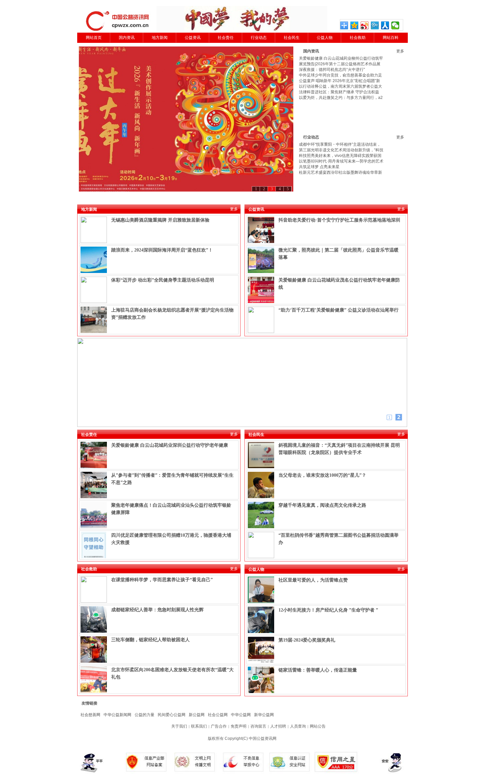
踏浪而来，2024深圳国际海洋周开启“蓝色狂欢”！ (162, 250)
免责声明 (238, 726)
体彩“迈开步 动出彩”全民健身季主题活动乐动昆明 (162, 280)
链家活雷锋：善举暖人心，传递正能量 (317, 670)
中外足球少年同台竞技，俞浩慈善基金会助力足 (340, 75)
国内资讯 (127, 37)
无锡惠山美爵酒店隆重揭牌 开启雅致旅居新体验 (160, 220)
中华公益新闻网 (117, 714)
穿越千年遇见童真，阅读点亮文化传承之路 (322, 505)
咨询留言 (258, 726)
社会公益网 (218, 714)
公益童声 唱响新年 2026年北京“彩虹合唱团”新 (339, 80)
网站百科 (391, 37)
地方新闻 (160, 37)
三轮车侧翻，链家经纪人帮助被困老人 (150, 639)
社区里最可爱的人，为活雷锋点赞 (313, 580)
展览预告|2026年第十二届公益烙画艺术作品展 (339, 64)
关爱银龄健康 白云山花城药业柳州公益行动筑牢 (341, 58)
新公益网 (197, 714)
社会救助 (358, 37)
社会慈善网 (90, 714)
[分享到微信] (395, 25)
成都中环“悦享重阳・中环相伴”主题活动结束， (340, 144)
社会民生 (292, 37)
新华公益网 (264, 714)
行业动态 (259, 37)
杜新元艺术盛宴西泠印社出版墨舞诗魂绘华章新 (340, 172)
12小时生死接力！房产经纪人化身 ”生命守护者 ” (328, 610)
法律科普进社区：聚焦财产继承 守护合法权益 (339, 92)
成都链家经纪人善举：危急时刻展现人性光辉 (157, 609)
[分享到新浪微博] (365, 25)
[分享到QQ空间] (354, 25)
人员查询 (298, 726)
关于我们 (179, 726)
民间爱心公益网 (171, 714)
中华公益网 (241, 714)
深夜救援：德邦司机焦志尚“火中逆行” (332, 69)
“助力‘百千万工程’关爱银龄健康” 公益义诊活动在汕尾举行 (338, 310)
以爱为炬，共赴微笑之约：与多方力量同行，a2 (341, 97)
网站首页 (94, 37)
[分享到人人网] (385, 25)
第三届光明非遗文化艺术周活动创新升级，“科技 (341, 150)
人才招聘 (278, 726)
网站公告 (318, 726)
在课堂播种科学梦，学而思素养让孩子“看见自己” (162, 579)
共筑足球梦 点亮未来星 (319, 167)
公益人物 (325, 37)
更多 (400, 51)
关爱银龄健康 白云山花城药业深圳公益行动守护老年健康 (169, 445)
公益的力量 (144, 714)
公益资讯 (193, 37)
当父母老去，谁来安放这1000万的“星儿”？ (322, 475)
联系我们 (199, 726)
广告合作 (219, 726)
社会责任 (226, 37)
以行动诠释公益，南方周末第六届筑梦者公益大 (340, 86)
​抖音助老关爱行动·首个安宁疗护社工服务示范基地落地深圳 (339, 220)
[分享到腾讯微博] (375, 25)
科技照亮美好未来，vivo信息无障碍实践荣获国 (340, 155)
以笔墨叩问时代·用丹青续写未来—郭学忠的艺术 (341, 161)
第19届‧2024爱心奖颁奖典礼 (306, 640)
